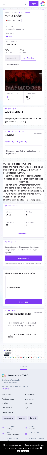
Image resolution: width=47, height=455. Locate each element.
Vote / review (23, 258)
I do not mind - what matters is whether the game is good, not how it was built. (23, 186)
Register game (8, 399)
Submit (21, 196)
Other (14, 12)
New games (29, 399)
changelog (5, 389)
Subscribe (23, 302)
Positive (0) (9, 142)
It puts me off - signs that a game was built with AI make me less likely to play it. (23, 192)
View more (22, 233)
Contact (33, 418)
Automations (8, 418)
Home (7, 12)
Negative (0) (22, 142)
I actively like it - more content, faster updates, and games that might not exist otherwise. (23, 178)
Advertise (21, 418)
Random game (13, 64)
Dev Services (7, 407)
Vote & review (28, 58)
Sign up (28, 407)
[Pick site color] (42, 3)
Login (33, 3)
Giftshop (28, 403)
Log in (6, 199)
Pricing (5, 403)
